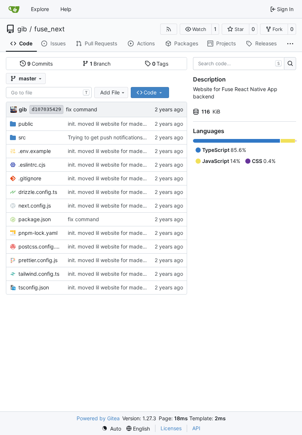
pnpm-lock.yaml (37, 233)
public (25, 124)
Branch (100, 63)
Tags (160, 63)
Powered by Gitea (98, 418)
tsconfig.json (33, 287)
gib (22, 29)
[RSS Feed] (168, 29)
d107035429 (46, 109)
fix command (81, 109)
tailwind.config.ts (38, 274)
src (22, 137)
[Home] (14, 9)
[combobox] (49, 92)
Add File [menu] (110, 92)
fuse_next (49, 29)
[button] (196, 29)
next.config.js (34, 205)
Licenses (171, 428)
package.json (34, 219)
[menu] (111, 428)
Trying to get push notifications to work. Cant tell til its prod (139, 137)
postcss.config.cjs (39, 246)
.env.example (34, 151)
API (196, 428)
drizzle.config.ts (37, 192)
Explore (40, 9)
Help (65, 9)
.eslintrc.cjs (31, 164)
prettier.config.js (37, 260)
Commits (40, 63)
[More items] (290, 44)
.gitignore (29, 178)
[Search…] (290, 63)
